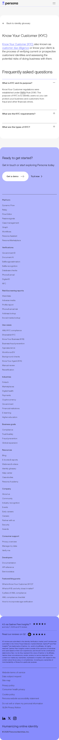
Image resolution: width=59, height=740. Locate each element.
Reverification (8, 370)
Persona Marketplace (11, 240)
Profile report (7, 305)
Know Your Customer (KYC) (17, 44)
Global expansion (10, 443)
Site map (6, 680)
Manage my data (9, 546)
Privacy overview (9, 542)
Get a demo (13, 176)
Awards (5, 529)
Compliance (7, 430)
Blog (4, 455)
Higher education (9, 417)
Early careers (7, 512)
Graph (5, 227)
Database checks (9, 270)
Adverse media (8, 300)
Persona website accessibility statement (20, 699)
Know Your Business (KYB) (13, 339)
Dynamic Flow (8, 205)
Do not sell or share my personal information (22, 704)
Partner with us (8, 520)
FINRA (23, 93)
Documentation (9, 563)
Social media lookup (11, 318)
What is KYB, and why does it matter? (18, 589)
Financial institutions (10, 408)
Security (5, 525)
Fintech (5, 382)
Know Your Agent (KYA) (12, 361)
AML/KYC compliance (12, 330)
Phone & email (8, 275)
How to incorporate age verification (17, 602)
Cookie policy (8, 695)
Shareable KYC (8, 335)
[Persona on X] (9, 718)
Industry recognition (11, 503)
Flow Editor (7, 214)
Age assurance (8, 348)
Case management (10, 223)
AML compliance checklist (13, 597)
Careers (5, 516)
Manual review (8, 365)
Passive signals (8, 219)
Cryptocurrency (9, 400)
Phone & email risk (10, 309)
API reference (8, 567)
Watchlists (6, 296)
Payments (6, 395)
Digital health (7, 391)
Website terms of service (13, 673)
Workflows (6, 232)
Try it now (35, 176)
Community (7, 499)
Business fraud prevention (13, 344)
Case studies (7, 477)
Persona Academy (10, 482)
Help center (7, 473)
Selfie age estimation (11, 262)
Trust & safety (7, 434)
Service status (8, 572)
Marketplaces (8, 387)
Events (5, 507)
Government (7, 404)
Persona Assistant (9, 236)
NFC (4, 284)
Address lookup (9, 314)
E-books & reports (10, 460)
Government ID (9, 253)
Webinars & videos (10, 464)
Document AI (8, 257)
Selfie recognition (9, 266)
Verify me (6, 550)
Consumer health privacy (13, 689)
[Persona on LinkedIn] (3, 718)
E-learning (6, 413)
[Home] (10, 3)
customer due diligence (15, 48)
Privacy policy (8, 686)
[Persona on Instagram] (14, 718)
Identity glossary (9, 469)
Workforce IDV (8, 352)
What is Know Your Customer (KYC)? (17, 584)
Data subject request (11, 677)
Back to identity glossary (18, 23)
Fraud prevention (9, 439)
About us (6, 494)
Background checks (11, 357)
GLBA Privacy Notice (11, 708)
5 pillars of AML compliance (14, 593)
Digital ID (6, 279)
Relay (4, 210)
